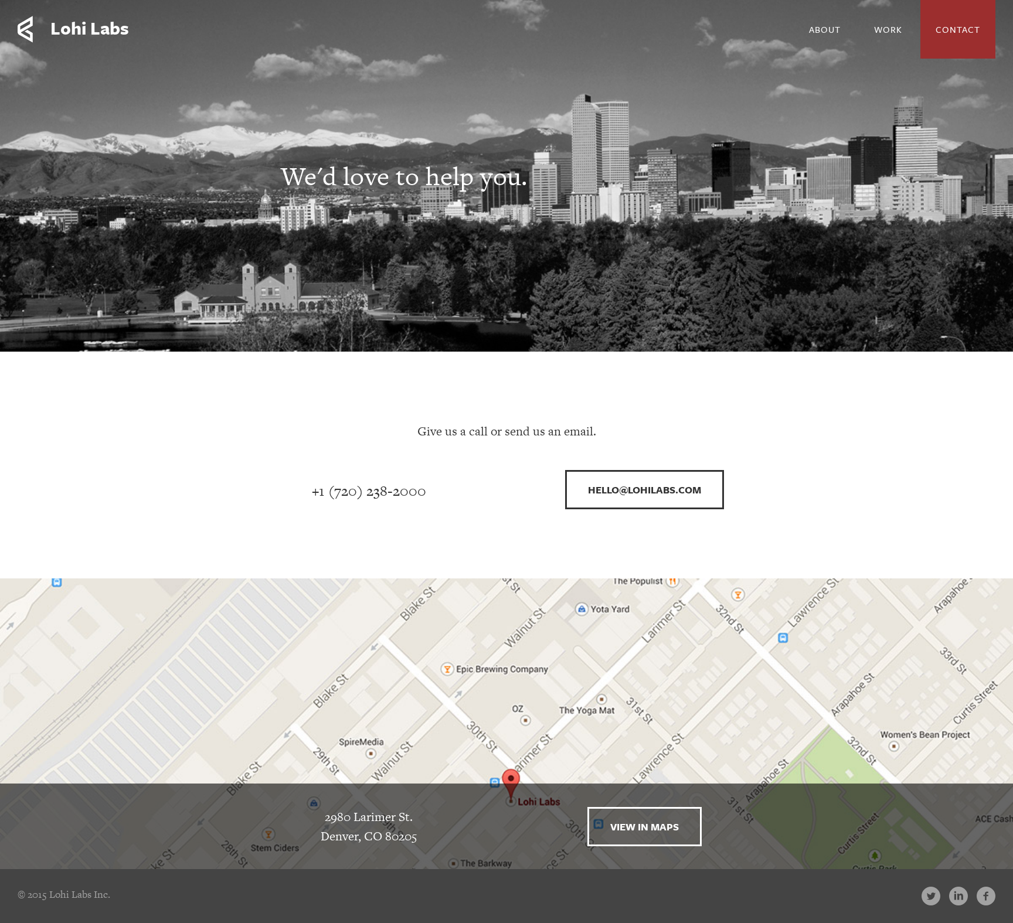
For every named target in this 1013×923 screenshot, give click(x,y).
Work (888, 29)
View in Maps (644, 826)
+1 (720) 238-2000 (369, 491)
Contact (958, 29)
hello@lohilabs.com (644, 489)
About (825, 29)
